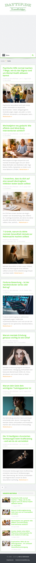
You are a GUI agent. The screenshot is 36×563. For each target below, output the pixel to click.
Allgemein (7, 292)
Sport (5, 446)
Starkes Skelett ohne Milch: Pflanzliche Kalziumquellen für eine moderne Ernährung (21, 533)
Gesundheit (7, 80)
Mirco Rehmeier (14, 78)
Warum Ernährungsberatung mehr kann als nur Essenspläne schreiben (22, 512)
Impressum (10, 560)
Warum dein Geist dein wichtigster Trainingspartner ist (17, 387)
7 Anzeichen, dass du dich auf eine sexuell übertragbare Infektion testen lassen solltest (16, 181)
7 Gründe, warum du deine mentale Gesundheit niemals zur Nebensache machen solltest (17, 234)
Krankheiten (7, 188)
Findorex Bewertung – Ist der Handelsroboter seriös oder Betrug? (16, 285)
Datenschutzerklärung (23, 560)
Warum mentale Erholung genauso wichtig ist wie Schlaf (16, 336)
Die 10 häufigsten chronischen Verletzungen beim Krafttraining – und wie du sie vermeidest (17, 438)
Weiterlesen (7, 116)
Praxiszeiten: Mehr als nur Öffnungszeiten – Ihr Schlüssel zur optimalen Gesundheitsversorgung (21, 544)
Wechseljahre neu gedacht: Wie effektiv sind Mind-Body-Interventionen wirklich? (17, 128)
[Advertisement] (18, 34)
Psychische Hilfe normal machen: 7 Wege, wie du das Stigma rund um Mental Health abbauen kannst (18, 72)
